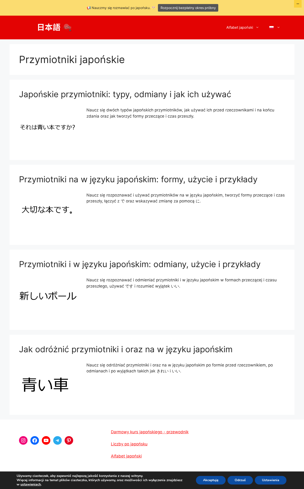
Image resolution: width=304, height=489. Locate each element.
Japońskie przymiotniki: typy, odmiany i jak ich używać (125, 94)
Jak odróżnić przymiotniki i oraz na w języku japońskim (126, 349)
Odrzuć (240, 480)
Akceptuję (210, 480)
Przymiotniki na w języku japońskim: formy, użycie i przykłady (138, 179)
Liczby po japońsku (129, 444)
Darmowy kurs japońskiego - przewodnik (150, 432)
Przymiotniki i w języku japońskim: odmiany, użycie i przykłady (140, 264)
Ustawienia (270, 480)
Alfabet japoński (239, 27)
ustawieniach (30, 484)
